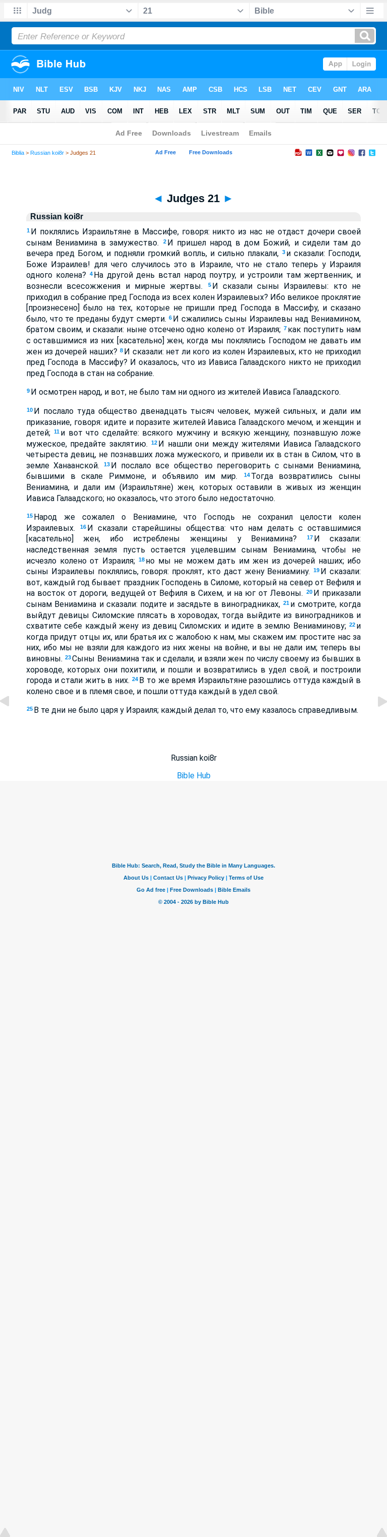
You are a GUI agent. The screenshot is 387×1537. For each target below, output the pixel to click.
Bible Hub (194, 775)
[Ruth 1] (374, 724)
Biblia (18, 153)
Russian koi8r (47, 153)
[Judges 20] (12, 724)
